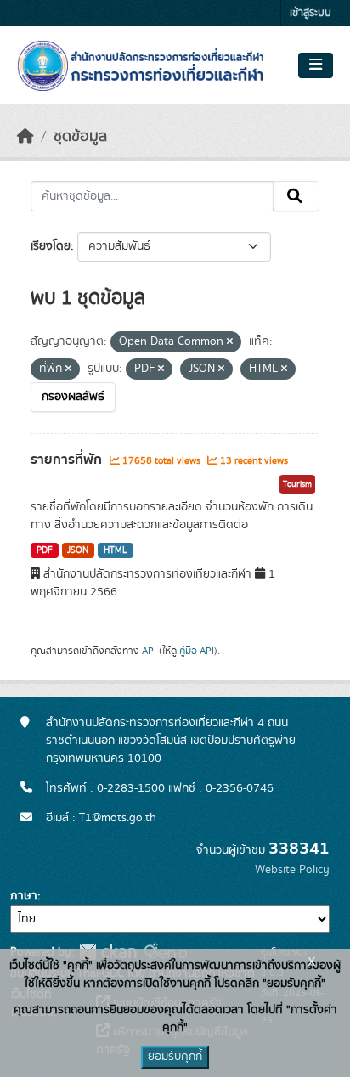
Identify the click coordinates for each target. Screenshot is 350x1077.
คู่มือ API (196, 650)
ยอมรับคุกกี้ (175, 1056)
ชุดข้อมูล (80, 137)
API (149, 650)
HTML (115, 550)
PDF (45, 550)
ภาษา (23, 896)
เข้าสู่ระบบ (310, 13)
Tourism (297, 484)
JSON (77, 550)
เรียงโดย (51, 246)
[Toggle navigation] (315, 65)
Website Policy (292, 869)
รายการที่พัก (68, 459)
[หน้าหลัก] (25, 137)
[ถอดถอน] (230, 342)
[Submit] (296, 196)
